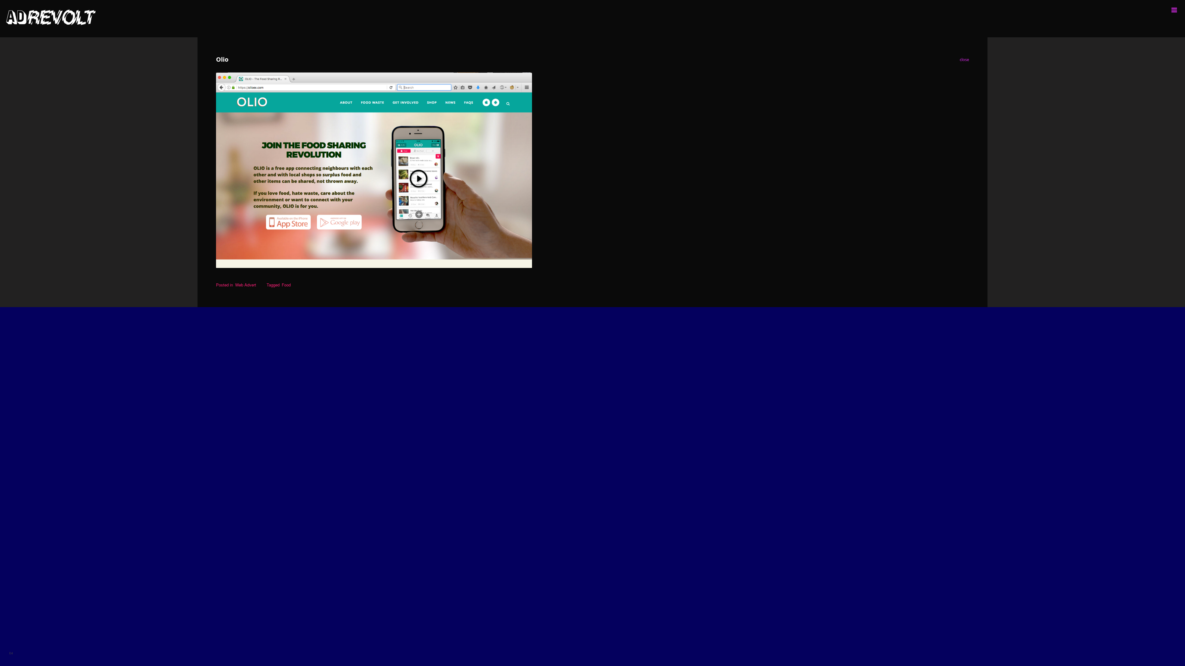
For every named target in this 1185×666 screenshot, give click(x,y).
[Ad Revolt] (592, 18)
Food (286, 285)
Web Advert (245, 285)
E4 (11, 653)
